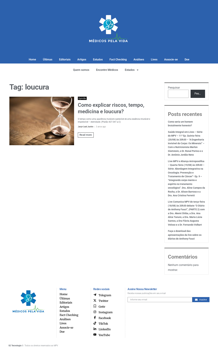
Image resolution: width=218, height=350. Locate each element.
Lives (154, 59)
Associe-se (171, 59)
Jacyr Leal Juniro (85, 126)
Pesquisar (174, 87)
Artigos (81, 59)
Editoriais (65, 59)
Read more (86, 134)
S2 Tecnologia (15, 345)
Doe (187, 59)
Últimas (47, 59)
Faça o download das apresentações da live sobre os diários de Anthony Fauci (184, 235)
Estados (130, 69)
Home (32, 59)
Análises (139, 59)
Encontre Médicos (107, 69)
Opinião (82, 98)
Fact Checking (118, 59)
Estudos (98, 59)
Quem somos (81, 69)
